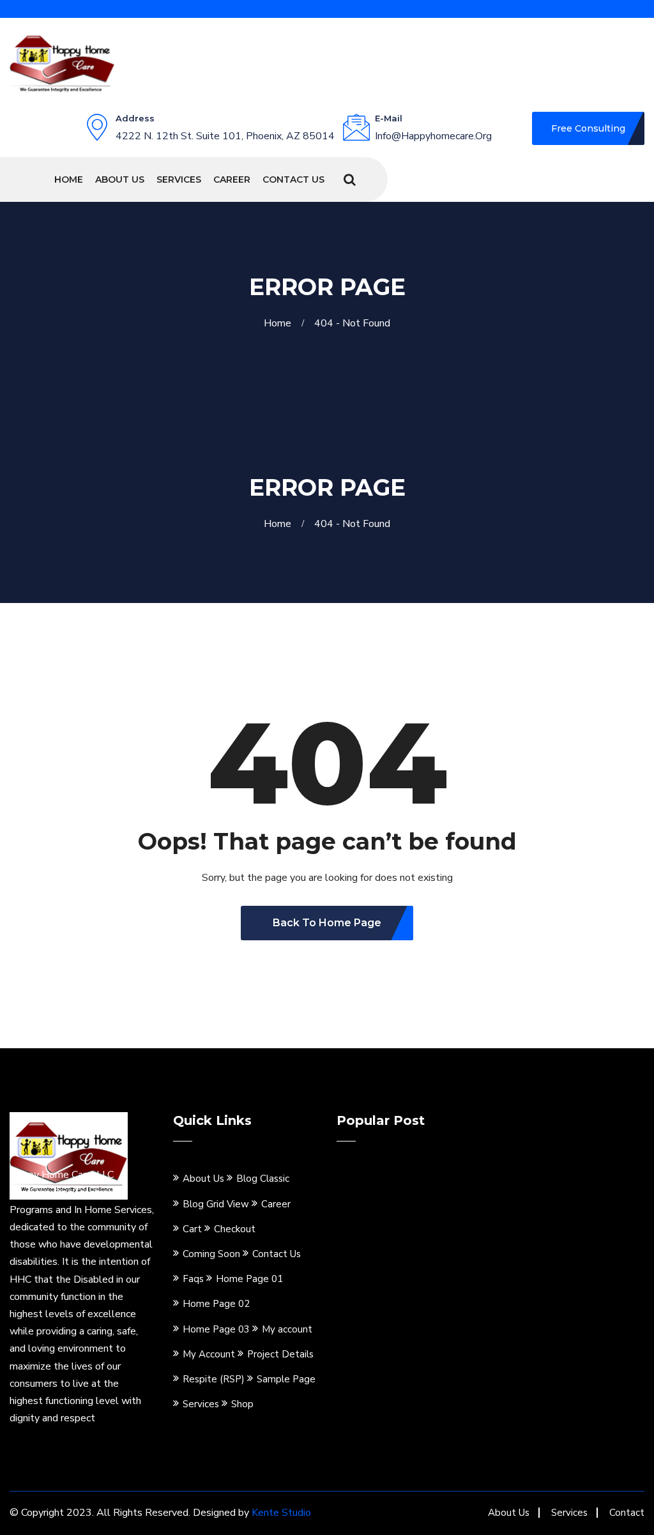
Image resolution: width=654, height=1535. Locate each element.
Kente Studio (281, 1513)
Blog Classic (262, 1178)
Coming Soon (211, 1254)
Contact (626, 1512)
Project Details (280, 1354)
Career (231, 179)
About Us (119, 179)
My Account (209, 1354)
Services (178, 179)
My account (287, 1329)
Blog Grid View (216, 1204)
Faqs (193, 1278)
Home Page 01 (249, 1278)
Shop (242, 1404)
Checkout (234, 1229)
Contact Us (293, 179)
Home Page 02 (216, 1303)
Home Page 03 (216, 1329)
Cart (192, 1229)
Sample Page (286, 1379)
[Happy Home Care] (62, 62)
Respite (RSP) (214, 1379)
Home (68, 179)
